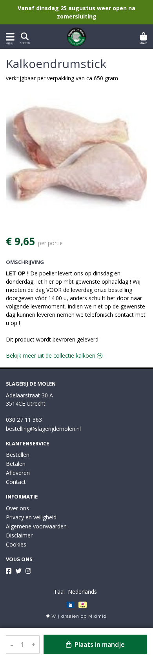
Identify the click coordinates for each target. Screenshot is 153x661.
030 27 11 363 (24, 419)
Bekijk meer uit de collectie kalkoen (51, 355)
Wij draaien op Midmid (78, 616)
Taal (59, 591)
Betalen (16, 463)
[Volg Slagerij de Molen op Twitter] (18, 571)
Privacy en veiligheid (31, 517)
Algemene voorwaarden (36, 526)
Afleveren (18, 472)
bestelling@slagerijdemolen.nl (43, 428)
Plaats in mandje (99, 644)
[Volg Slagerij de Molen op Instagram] (28, 571)
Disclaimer (19, 535)
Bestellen (17, 454)
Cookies (16, 544)
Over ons (17, 508)
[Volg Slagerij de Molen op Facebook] (8, 571)
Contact (16, 482)
